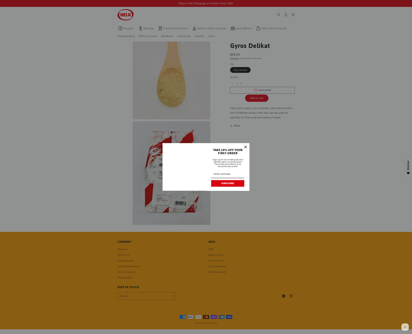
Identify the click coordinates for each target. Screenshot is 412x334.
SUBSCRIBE (227, 183)
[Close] (245, 147)
